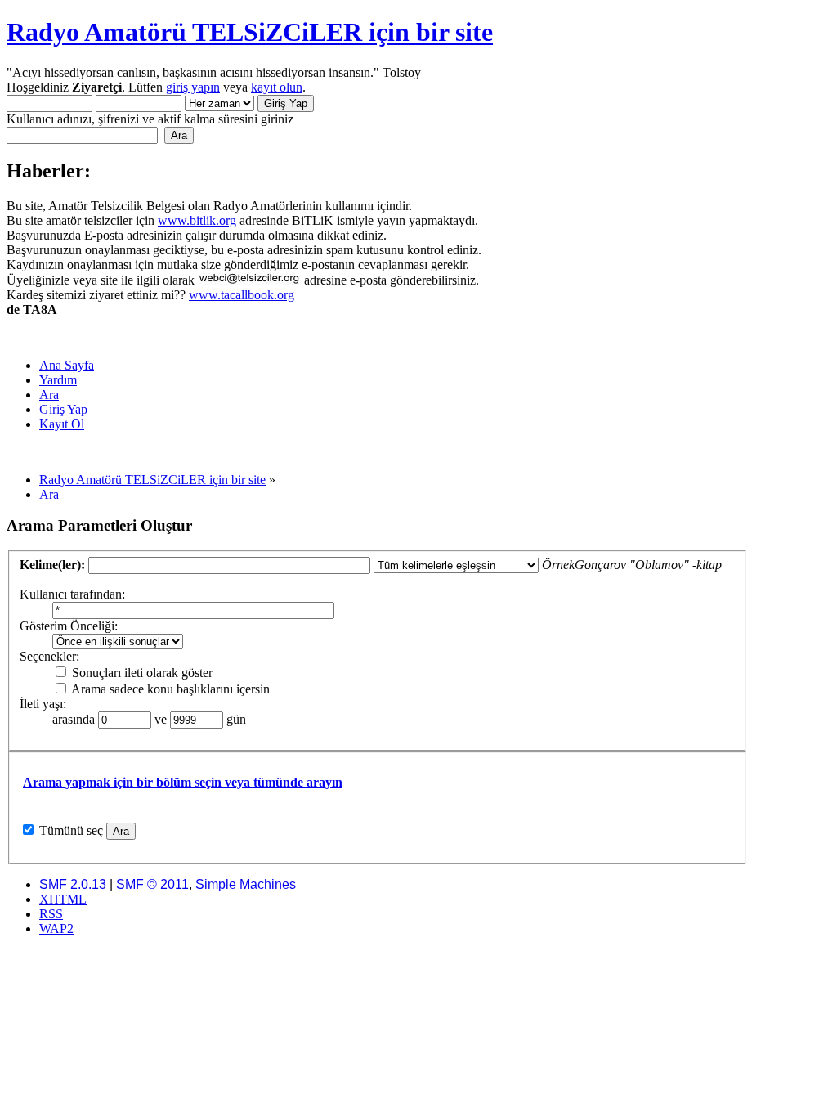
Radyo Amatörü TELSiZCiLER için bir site (250, 32)
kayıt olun (276, 87)
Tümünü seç (71, 830)
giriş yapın (193, 87)
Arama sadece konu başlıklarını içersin (169, 689)
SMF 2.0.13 (72, 884)
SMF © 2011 (152, 884)
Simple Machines (245, 884)
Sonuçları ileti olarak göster (141, 673)
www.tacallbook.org (241, 295)
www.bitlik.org (197, 220)
